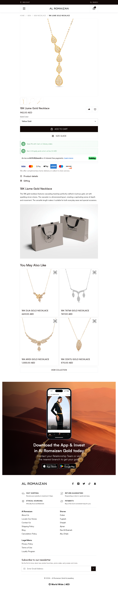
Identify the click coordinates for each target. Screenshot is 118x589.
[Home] (59, 8)
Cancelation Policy (29, 534)
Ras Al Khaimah (66, 530)
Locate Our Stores (29, 519)
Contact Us (26, 522)
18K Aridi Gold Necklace (35, 359)
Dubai (62, 515)
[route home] (34, 484)
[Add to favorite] (95, 109)
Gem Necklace (40, 15)
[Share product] (89, 109)
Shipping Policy (28, 526)
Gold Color (24, 117)
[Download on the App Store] (50, 466)
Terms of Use (27, 547)
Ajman (62, 526)
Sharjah (63, 522)
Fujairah (63, 519)
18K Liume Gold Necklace (59, 15)
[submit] (93, 568)
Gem (29, 15)
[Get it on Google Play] (67, 466)
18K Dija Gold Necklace (35, 310)
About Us (25, 515)
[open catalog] (24, 8)
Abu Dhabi (64, 534)
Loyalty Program (28, 551)
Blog (23, 530)
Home (22, 15)
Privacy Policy (27, 544)
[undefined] (72, 483)
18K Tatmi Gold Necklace (75, 310)
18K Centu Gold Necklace (75, 359)
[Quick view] (55, 272)
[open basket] (94, 8)
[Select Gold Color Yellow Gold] (59, 121)
